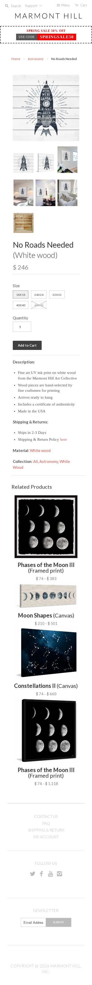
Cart (83, 5)
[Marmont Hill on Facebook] (41, 873)
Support (31, 6)
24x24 (38, 295)
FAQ (46, 823)
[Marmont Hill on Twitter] (32, 873)
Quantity (20, 317)
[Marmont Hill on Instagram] (59, 873)
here (63, 439)
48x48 (38, 305)
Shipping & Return (46, 830)
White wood (40, 450)
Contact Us (46, 816)
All (35, 461)
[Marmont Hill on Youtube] (51, 873)
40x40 (20, 305)
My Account (46, 837)
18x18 (20, 295)
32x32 (57, 295)
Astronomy (35, 59)
